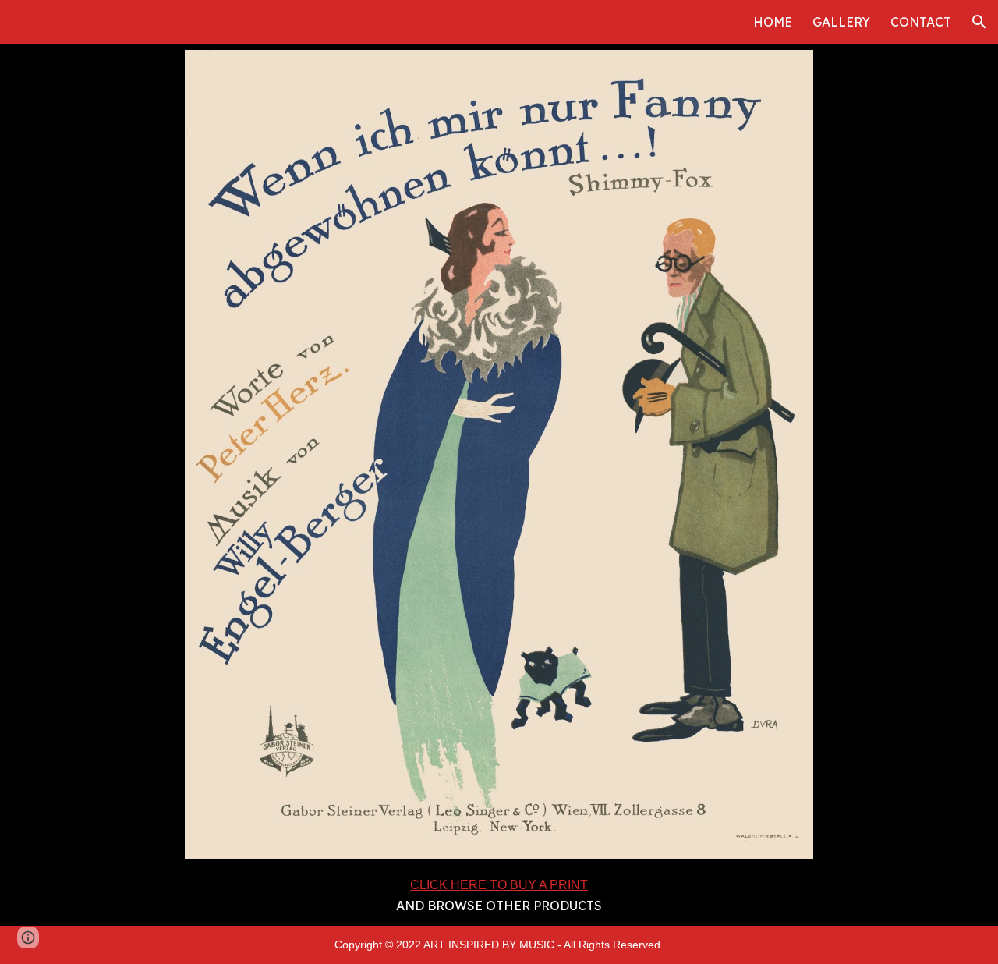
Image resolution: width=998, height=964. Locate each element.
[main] (499, 895)
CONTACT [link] (920, 22)
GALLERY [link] (841, 22)
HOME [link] (772, 22)
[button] (979, 22)
